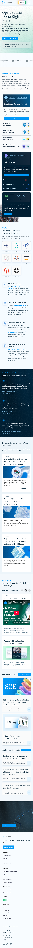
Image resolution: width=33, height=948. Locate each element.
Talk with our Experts (10, 38)
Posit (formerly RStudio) (8, 890)
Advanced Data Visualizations (10, 871)
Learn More (16, 118)
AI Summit (5, 900)
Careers (5, 858)
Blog (4, 907)
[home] (7, 2)
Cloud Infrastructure (7, 879)
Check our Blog (25, 750)
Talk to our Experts (9, 826)
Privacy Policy (6, 861)
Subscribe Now (8, 847)
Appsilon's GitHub (7, 918)
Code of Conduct (7, 863)
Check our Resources (24, 674)
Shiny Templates (7, 913)
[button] (29, 3)
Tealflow (5, 877)
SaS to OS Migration (7, 882)
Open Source (6, 915)
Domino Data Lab (7, 893)
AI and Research (7, 855)
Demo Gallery (6, 910)
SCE (4, 874)
